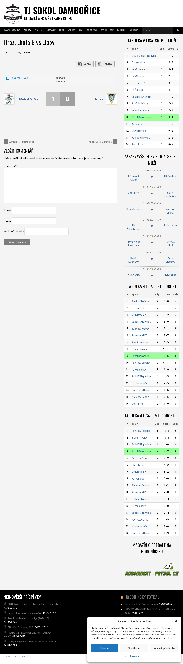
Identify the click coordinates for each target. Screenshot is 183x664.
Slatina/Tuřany (140, 301)
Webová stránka (14, 231)
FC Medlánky (139, 369)
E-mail (7, 220)
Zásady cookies (132, 656)
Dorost (71, 30)
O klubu (39, 30)
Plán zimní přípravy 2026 (21, 627)
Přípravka (92, 30)
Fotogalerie (107, 30)
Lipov (99, 99)
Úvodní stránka (12, 30)
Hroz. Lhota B (27, 99)
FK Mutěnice (139, 69)
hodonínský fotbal (141, 597)
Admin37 (27, 52)
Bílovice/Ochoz (140, 397)
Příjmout (105, 648)
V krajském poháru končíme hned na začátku (32, 641)
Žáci (81, 30)
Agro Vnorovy (139, 124)
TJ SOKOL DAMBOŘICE (62, 10)
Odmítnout (134, 648)
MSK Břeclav (139, 315)
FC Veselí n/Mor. (141, 137)
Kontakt (134, 30)
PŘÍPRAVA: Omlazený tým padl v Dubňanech (33, 604)
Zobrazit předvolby (163, 648)
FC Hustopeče (140, 383)
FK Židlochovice (140, 110)
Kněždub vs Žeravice (102, 141)
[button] (176, 621)
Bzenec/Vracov (140, 328)
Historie (51, 30)
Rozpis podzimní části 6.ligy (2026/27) (28, 618)
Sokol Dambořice (141, 117)
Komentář (11, 166)
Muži (61, 30)
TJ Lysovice (138, 62)
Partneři (121, 30)
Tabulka (108, 64)
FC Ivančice (138, 308)
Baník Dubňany (140, 103)
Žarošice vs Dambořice (19, 141)
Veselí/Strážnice (141, 322)
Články (27, 30)
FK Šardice (138, 89)
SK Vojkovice (139, 130)
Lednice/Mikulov (141, 390)
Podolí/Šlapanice (141, 376)
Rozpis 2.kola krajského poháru (141, 604)
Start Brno (138, 144)
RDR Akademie (140, 342)
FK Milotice (138, 76)
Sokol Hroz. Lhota (141, 96)
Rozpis (87, 64)
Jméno (8, 210)
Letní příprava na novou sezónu (25, 613)
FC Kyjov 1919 (139, 83)
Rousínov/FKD (139, 335)
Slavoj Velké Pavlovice (144, 55)
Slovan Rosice (140, 349)
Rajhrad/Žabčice (141, 362)
